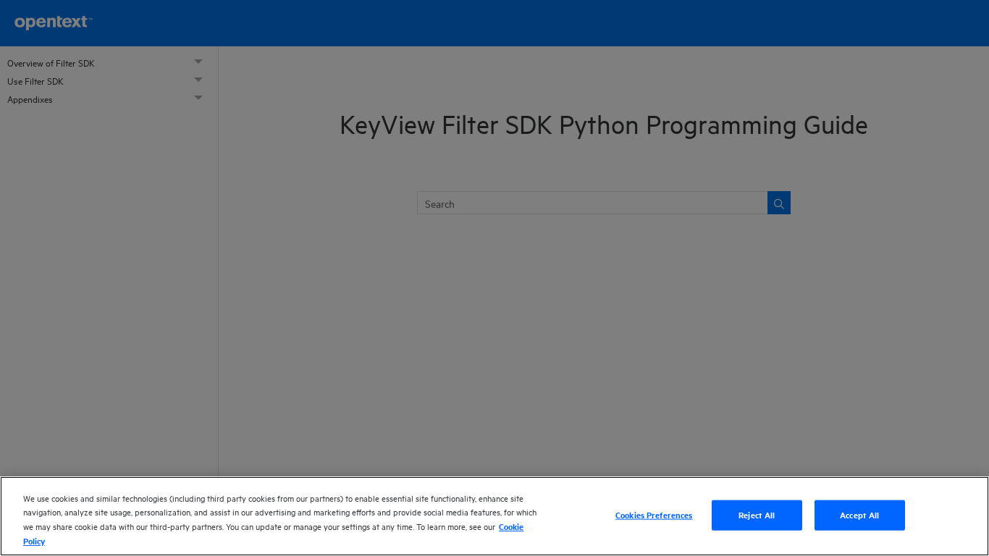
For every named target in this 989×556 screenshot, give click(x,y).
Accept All (859, 515)
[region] (494, 516)
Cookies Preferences (653, 515)
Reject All (756, 515)
